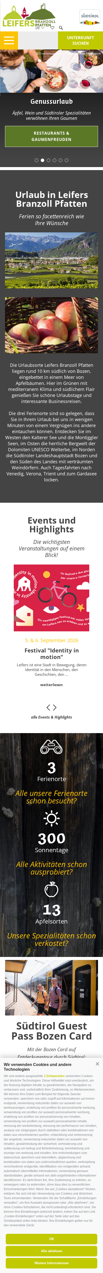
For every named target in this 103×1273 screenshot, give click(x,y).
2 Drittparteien (54, 1076)
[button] (97, 1064)
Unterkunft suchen (80, 40)
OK (51, 1239)
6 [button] (66, 160)
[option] (51, 104)
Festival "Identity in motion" (51, 653)
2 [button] (42, 160)
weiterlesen (51, 684)
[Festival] (51, 598)
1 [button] (36, 160)
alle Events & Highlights (51, 717)
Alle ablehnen (51, 1251)
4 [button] (54, 160)
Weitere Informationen (51, 1263)
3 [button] (48, 160)
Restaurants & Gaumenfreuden (52, 136)
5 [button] (60, 160)
